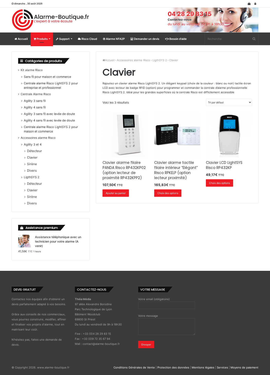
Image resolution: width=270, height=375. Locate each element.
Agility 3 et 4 (33, 144)
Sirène (32, 164)
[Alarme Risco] (51, 20)
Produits (42, 38)
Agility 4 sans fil (35, 107)
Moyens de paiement (244, 367)
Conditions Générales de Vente (134, 367)
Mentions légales (203, 367)
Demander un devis (146, 38)
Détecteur (34, 151)
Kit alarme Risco (32, 70)
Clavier (32, 157)
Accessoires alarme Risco (133, 60)
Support (64, 38)
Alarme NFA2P (115, 38)
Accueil (22, 38)
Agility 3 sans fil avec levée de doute (49, 114)
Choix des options (167, 193)
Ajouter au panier (116, 193)
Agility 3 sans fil (35, 101)
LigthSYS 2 (160, 60)
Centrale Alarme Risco (36, 94)
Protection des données (173, 367)
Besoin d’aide (178, 38)
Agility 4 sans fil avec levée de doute (49, 120)
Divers (32, 171)
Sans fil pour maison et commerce (47, 76)
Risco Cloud (89, 38)
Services (222, 367)
